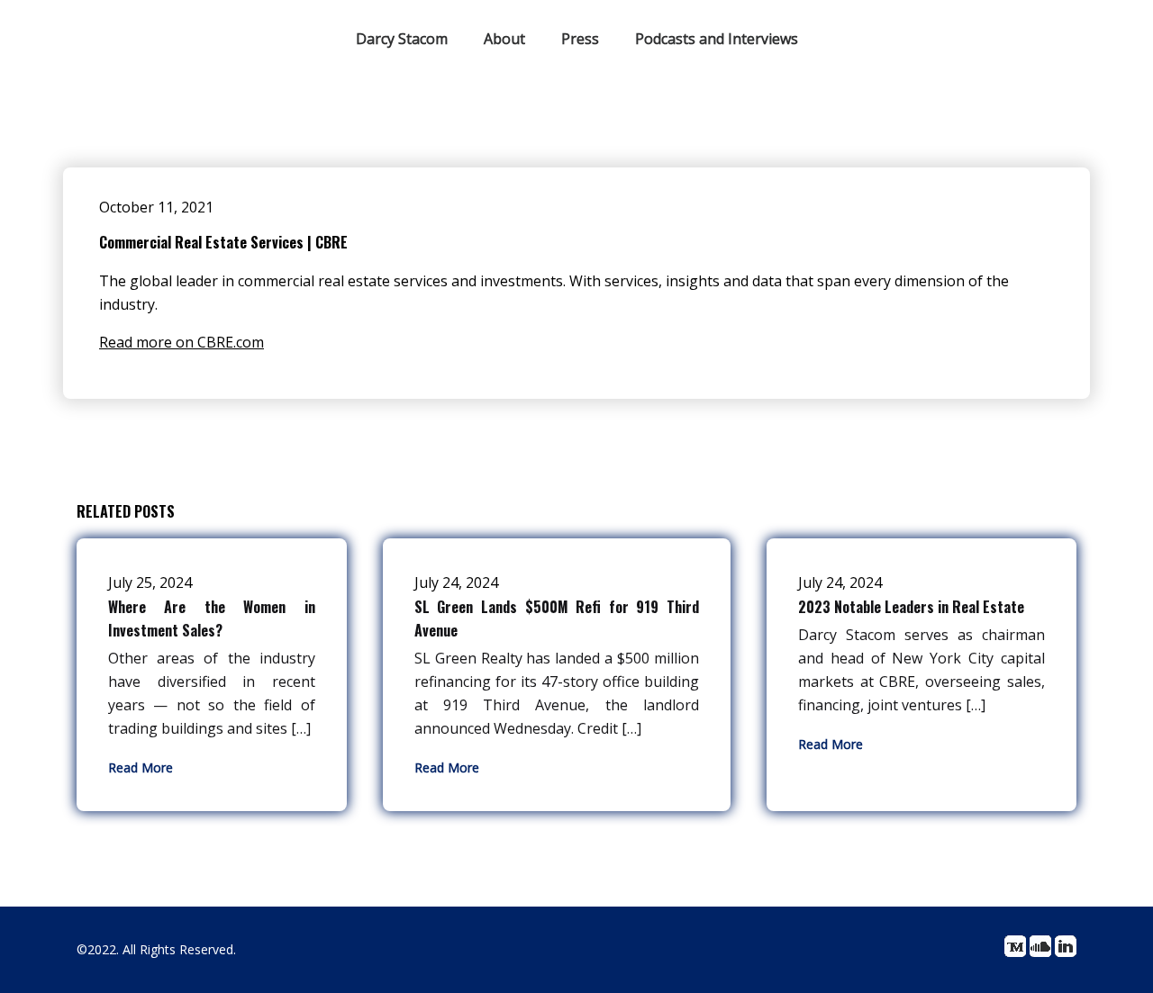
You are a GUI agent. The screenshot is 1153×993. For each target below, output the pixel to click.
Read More (140, 767)
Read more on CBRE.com (181, 342)
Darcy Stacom (402, 39)
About (504, 39)
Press (580, 39)
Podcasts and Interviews (716, 39)
